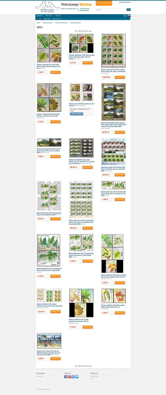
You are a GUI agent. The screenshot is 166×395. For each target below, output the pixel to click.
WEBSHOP (39, 16)
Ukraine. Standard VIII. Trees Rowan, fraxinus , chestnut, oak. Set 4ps (48, 115)
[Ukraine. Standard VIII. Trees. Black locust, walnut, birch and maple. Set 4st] (49, 62)
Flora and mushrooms (61, 22)
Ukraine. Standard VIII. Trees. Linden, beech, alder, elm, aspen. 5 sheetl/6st (113, 70)
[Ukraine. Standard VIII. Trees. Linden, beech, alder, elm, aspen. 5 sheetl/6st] (113, 67)
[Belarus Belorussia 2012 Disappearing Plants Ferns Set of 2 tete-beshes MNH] (81, 251)
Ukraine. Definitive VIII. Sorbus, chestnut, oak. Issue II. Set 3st (79, 320)
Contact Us (39, 376)
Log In (92, 378)
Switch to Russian (125, 16)
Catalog (39, 19)
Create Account (94, 376)
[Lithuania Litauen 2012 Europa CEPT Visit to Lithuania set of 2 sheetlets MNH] (113, 165)
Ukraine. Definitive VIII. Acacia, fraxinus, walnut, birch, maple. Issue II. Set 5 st (114, 276)
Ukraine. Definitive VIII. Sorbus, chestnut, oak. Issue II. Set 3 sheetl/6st (49, 305)
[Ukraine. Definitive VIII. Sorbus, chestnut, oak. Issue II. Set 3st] (81, 317)
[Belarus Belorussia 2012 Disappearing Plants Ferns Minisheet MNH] (49, 210)
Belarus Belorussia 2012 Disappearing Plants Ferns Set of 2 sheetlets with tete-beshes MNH (81, 222)
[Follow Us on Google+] (69, 376)
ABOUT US (58, 16)
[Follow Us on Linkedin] (73, 376)
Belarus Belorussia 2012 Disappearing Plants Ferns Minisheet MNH (49, 214)
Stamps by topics (47, 22)
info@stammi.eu (84, 10)
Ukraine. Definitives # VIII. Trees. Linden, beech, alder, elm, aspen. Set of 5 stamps (82, 57)
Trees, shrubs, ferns (75, 22)
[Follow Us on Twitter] (76, 376)
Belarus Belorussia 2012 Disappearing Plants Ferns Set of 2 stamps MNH (49, 269)
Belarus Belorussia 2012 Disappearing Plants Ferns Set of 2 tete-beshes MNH (81, 255)
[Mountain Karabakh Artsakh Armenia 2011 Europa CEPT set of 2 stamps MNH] (49, 146)
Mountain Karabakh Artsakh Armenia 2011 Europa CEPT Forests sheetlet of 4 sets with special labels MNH (113, 124)
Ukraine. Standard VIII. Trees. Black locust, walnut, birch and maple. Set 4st (48, 66)
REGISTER (128, 2)
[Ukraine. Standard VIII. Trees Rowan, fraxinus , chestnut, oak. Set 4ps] (49, 112)
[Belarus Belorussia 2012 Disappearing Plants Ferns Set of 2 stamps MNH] (49, 266)
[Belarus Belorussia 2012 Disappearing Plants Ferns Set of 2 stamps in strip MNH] (113, 189)
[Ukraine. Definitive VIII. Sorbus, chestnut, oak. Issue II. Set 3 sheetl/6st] (49, 302)
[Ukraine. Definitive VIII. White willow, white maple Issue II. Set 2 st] (113, 303)
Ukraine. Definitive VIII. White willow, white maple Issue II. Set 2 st (113, 306)
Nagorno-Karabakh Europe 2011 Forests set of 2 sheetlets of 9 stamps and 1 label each (82, 161)
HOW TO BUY (48, 16)
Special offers (56, 19)
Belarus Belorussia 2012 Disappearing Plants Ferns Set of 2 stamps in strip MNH (113, 193)
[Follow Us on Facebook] (65, 376)
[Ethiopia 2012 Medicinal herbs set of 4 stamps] (81, 101)
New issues (47, 19)
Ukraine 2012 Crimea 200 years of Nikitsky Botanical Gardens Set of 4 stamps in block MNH (48, 352)
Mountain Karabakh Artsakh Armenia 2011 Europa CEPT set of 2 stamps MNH (49, 150)
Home (38, 22)
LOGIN (122, 2)
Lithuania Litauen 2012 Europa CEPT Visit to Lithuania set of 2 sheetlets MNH (113, 169)
